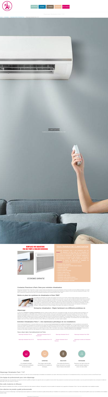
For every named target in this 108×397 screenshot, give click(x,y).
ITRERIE (42, 6)
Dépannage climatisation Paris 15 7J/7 (26, 339)
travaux (58, 252)
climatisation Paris (24, 306)
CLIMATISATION (58, 6)
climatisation (59, 262)
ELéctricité (34, 6)
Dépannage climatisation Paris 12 (25, 334)
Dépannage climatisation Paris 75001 (81, 334)
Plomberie (50, 6)
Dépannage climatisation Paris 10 (62, 334)
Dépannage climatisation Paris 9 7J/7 (44, 339)
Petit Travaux (65, 6)
